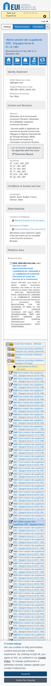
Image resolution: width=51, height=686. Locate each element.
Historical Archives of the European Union (31, 220)
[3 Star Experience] (30, 13)
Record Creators (22, 26)
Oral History (38, 26)
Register (21, 147)
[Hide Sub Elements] (7, 344)
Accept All (25, 674)
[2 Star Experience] (27, 13)
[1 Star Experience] (25, 13)
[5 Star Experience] (36, 13)
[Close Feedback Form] (44, 16)
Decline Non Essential (25, 680)
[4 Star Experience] (33, 13)
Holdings (7, 26)
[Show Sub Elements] (9, 349)
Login (43, 21)
